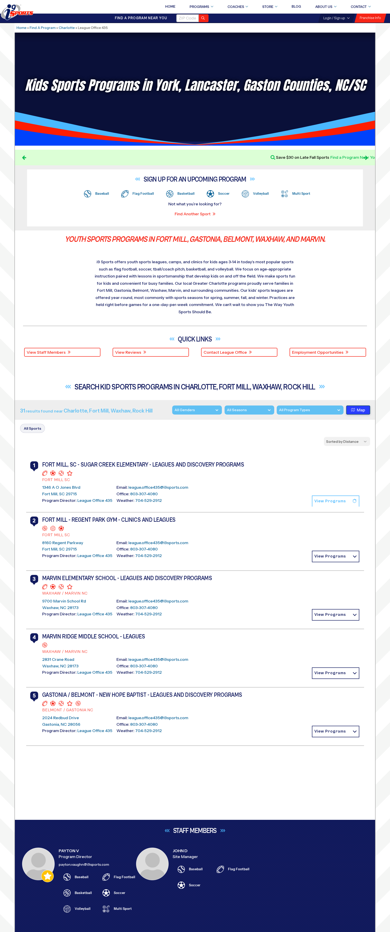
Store (267, 7)
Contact (359, 7)
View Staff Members (46, 352)
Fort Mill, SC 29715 (59, 500)
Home (170, 7)
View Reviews (128, 352)
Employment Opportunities (318, 352)
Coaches (236, 7)
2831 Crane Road (58, 901)
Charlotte (67, 28)
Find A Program (43, 28)
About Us (323, 7)
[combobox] (326, 441)
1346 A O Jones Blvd (61, 493)
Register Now (304, 552)
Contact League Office (225, 352)
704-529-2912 (148, 507)
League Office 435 (94, 507)
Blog (296, 7)
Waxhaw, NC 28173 (60, 843)
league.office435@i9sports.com (158, 493)
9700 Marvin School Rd (64, 836)
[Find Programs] (204, 18)
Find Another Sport (193, 213)
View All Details (304, 567)
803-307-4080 (144, 500)
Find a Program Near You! (225, 157)
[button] (335, 507)
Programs (199, 7)
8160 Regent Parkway (62, 771)
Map (361, 410)
